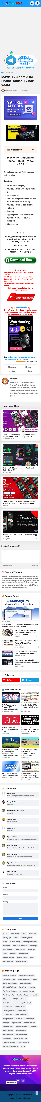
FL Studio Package (15, 942)
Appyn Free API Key (9, 979)
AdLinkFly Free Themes (9, 975)
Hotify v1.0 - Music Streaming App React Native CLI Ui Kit (18, 469)
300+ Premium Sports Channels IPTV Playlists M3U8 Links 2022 (30, 729)
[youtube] (18, 1080)
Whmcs (31, 957)
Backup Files (32, 934)
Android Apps (9, 72)
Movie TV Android (22, 359)
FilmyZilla (32, 987)
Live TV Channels (7, 1015)
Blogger (35, 979)
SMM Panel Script (8, 1026)
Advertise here (11, 1083)
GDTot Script (6, 999)
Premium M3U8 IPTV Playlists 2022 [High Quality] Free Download (30, 776)
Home (2, 72)
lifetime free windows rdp (10, 1046)
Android (24, 934)
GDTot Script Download (19, 999)
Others (5, 953)
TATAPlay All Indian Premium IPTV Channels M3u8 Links (26, 652)
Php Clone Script (16, 1023)
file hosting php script (20, 1038)
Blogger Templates (25, 983)
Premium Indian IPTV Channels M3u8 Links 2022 (29, 707)
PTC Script (6, 1023)
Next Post (35, 566)
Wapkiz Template (22, 957)
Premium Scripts (23, 953)
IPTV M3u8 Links (20, 949)
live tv (23, 1046)
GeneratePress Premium (10, 1003)
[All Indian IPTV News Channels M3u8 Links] (11, 766)
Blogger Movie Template (10, 983)
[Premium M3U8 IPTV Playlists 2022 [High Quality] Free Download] (30, 766)
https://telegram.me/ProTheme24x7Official (20, 68)
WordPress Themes (21, 961)
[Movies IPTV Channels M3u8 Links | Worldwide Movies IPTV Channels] (30, 742)
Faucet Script (22, 987)
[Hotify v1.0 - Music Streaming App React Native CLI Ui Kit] (20, 455)
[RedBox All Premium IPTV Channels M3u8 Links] (11, 720)
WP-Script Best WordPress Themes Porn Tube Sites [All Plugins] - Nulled (25, 632)
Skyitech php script (22, 1026)
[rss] (23, 1080)
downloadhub (7, 1038)
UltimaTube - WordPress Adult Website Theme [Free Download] (26, 643)
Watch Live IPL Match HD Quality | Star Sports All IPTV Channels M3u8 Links (10, 752)
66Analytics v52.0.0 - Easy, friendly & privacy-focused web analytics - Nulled (20, 625)
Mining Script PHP (8, 1019)
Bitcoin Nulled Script (23, 979)
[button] (3, 3)
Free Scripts (33, 946)
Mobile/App (12, 359)
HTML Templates (7, 949)
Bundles (16, 938)
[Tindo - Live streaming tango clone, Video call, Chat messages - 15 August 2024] (20, 421)
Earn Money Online (26, 938)
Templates (33, 1026)
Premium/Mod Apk (8, 957)
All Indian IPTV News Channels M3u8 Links (10, 775)
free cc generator (24, 1042)
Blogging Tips (7, 938)
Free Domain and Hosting (20, 946)
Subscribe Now (20, 307)
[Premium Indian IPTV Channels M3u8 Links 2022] (30, 697)
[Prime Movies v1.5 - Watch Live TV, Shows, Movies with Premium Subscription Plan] (20, 488)
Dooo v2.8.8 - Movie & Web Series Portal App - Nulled (20, 536)
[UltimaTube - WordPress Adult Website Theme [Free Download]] (7, 643)
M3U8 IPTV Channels (21, 1015)
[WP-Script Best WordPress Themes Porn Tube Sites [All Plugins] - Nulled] (7, 632)
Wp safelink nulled (21, 1034)
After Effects (15, 934)
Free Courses (6, 946)
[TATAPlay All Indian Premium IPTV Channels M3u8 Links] (7, 654)
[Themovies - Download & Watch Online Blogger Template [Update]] (7, 662)
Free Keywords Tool (8, 995)
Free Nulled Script (22, 995)
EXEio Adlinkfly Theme (9, 987)
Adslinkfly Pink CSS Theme (26, 975)
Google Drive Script (25, 1003)
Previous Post (7, 566)
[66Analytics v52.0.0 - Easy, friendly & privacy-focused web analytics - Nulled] (20, 609)
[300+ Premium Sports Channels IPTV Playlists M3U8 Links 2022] (30, 720)
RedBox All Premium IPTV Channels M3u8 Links (10, 729)
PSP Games (13, 953)
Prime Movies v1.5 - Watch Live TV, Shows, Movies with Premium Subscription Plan (19, 502)
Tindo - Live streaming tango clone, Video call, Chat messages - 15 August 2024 (19, 435)
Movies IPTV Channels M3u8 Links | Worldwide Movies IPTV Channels (29, 752)
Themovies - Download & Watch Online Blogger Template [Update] (27, 662)
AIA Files (5, 934)
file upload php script (9, 1042)
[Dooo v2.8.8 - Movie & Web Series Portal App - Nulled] (20, 522)
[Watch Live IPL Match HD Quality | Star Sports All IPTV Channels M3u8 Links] (11, 742)
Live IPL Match (22, 1011)
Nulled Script (30, 1019)
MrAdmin (14, 379)
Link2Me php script (8, 1011)
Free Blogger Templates (30, 942)
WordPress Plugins (8, 961)
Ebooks (5, 942)
